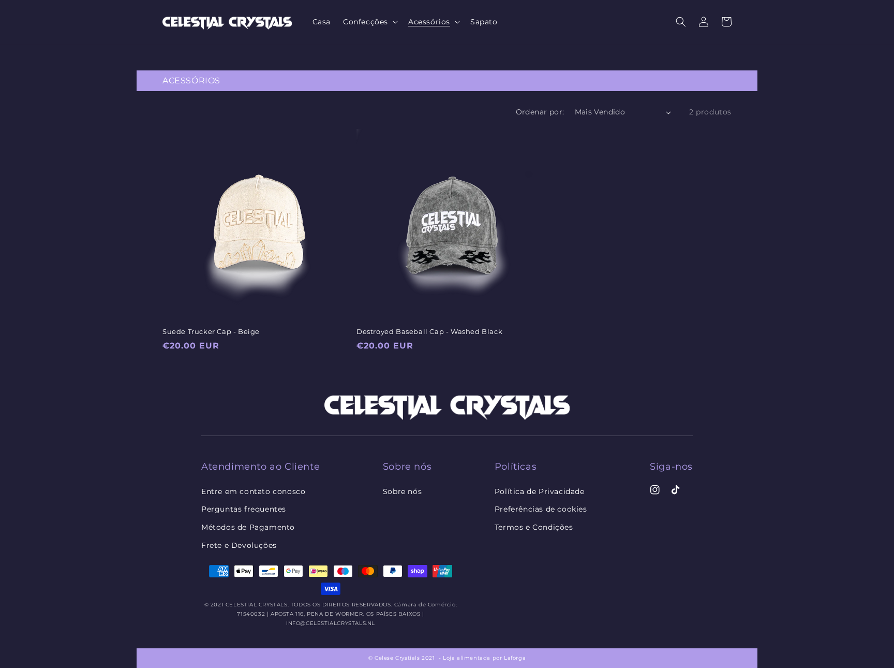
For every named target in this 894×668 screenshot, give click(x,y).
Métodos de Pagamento (248, 527)
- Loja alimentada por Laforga (482, 658)
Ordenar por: (540, 112)
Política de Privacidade (540, 491)
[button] (680, 21)
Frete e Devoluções (239, 545)
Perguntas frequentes (243, 509)
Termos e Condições (534, 527)
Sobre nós (402, 491)
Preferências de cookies (541, 509)
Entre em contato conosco (253, 491)
